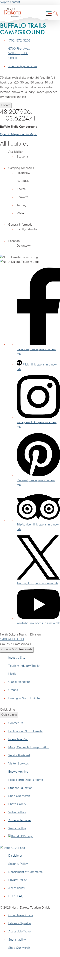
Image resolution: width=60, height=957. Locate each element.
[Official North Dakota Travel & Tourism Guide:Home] (11, 13)
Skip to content (10, 2)
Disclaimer (15, 855)
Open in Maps (9, 134)
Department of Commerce (25, 872)
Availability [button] (15, 152)
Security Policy (18, 864)
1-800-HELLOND (12, 639)
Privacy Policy (17, 880)
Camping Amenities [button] (21, 168)
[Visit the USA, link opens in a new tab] (20, 836)
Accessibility (16, 888)
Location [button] (14, 241)
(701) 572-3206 (19, 40)
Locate (5, 105)
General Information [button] (21, 224)
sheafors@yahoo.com (22, 66)
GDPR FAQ (15, 896)
